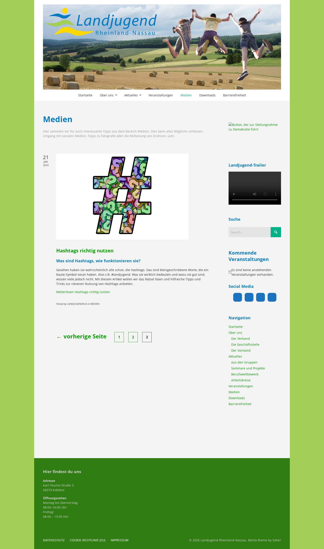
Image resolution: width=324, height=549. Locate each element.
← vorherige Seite (81, 336)
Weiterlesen (83, 292)
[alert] (255, 272)
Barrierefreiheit (240, 404)
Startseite (236, 327)
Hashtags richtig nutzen (85, 250)
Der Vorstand (241, 350)
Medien (234, 392)
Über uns (235, 333)
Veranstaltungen (241, 386)
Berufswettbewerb (245, 374)
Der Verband (240, 338)
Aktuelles (235, 356)
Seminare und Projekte (248, 368)
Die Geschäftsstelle (245, 344)
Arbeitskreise (241, 380)
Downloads (237, 398)
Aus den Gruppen (244, 362)
